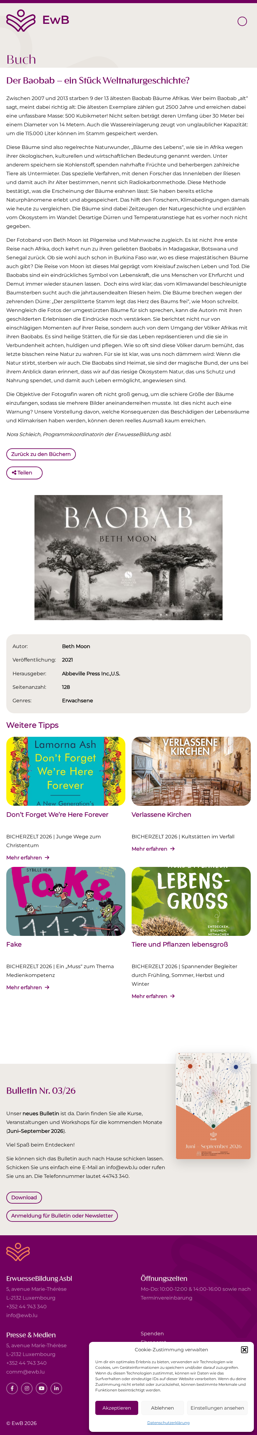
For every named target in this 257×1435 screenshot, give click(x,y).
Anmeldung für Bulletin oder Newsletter (62, 1215)
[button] (244, 1350)
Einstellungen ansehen (217, 1408)
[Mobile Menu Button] (242, 21)
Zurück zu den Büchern (41, 454)
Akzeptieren (116, 1408)
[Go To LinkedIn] (56, 1388)
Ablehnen (162, 1408)
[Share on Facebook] (38, 473)
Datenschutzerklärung (168, 1422)
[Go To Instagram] (27, 1388)
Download (24, 1197)
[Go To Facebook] (12, 1388)
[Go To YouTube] (41, 1388)
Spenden (152, 1334)
